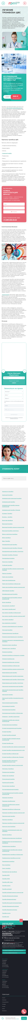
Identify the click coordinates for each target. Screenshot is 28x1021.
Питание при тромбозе (8, 772)
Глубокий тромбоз (7, 565)
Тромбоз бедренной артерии (10, 896)
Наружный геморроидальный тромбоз (12, 686)
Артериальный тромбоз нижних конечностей (10, 506)
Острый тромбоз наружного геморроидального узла (9, 761)
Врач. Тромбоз (6, 541)
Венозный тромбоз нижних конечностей (13, 527)
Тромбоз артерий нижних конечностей (12, 892)
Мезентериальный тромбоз (9, 672)
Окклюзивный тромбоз (8, 706)
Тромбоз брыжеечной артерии (10, 906)
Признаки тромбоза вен (8, 801)
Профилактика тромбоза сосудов (11, 858)
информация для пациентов (8, 947)
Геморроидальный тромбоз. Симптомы (12, 551)
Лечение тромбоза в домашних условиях (13, 655)
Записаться (14, 414)
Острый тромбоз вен (7, 743)
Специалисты (5, 1002)
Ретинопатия (5, 294)
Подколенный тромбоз (8, 779)
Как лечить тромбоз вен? (9, 609)
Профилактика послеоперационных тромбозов (12, 842)
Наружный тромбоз (7, 694)
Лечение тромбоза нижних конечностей (13, 669)
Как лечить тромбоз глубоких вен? (11, 612)
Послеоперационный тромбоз (10, 789)
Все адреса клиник (9, 943)
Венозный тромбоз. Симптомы (10, 530)
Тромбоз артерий (7, 889)
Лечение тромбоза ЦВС (8, 442)
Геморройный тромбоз (8, 558)
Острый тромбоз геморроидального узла (13, 750)
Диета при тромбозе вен (8, 580)
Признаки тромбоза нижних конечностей (13, 812)
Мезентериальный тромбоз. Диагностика (13, 679)
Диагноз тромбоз (6, 573)
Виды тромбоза (6, 537)
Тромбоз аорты (6, 885)
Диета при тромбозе (7, 577)
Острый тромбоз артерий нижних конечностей (11, 739)
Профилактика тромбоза (9, 846)
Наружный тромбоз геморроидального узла (12, 698)
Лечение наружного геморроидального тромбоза (13, 641)
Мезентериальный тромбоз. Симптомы (12, 683)
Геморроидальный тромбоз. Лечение (12, 548)
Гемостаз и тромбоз (7, 561)
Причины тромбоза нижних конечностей (13, 823)
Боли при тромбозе (7, 520)
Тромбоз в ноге (6, 913)
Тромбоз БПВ (5, 875)
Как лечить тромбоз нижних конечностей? (13, 616)
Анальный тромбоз (7, 495)
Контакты (4, 1010)
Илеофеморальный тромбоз (9, 594)
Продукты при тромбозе (8, 826)
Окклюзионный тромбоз (8, 709)
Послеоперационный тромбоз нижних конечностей (12, 793)
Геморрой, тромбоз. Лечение (10, 555)
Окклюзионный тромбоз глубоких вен (12, 713)
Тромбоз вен (5, 916)
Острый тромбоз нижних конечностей (12, 765)
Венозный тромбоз (7, 524)
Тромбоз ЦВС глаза (7, 882)
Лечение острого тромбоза (9, 645)
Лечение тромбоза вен (8, 658)
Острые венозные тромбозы (9, 724)
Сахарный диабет (7, 153)
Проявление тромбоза (8, 861)
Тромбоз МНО (6, 878)
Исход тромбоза (6, 602)
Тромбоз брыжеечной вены (9, 909)
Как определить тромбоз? (9, 623)
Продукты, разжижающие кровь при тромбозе (12, 830)
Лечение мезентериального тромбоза (12, 636)
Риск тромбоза (6, 865)
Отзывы (4, 1004)
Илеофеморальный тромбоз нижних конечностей (12, 598)
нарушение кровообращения (14, 108)
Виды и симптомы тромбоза (9, 534)
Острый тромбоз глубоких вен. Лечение (13, 757)
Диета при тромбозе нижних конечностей (13, 587)
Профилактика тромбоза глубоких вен (12, 854)
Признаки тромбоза (7, 797)
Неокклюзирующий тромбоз (10, 702)
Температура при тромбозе (9, 871)
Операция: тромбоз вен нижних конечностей (10, 720)
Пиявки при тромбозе (8, 775)
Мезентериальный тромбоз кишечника (12, 676)
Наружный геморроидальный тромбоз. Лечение (12, 690)
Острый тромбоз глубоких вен (10, 753)
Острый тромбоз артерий (9, 735)
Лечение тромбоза (7, 652)
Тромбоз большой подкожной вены (12, 902)
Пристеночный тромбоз (8, 816)
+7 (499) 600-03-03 (10, 220)
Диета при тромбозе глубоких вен (11, 583)
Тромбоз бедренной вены (9, 899)
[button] (23, 378)
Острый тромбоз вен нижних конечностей (13, 746)
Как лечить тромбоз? (8, 619)
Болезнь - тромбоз (7, 517)
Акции (3, 1006)
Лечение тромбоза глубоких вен (11, 665)
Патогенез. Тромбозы (8, 768)
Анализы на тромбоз (7, 491)
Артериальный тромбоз (8, 502)
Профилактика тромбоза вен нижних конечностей (12, 850)
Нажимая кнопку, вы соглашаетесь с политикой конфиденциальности (14, 418)
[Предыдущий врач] (3, 371)
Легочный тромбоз (7, 630)
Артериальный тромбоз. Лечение (11, 510)
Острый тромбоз (6, 731)
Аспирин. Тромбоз (7, 513)
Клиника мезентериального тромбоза (12, 626)
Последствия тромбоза (8, 786)
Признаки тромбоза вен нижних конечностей (11, 805)
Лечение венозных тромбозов (10, 633)
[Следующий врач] (24, 371)
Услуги (3, 997)
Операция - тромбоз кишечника (10, 716)
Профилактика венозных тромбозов (12, 838)
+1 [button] (23, 377)
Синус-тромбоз (6, 868)
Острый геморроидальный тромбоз (11, 728)
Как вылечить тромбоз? (8, 605)
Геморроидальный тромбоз (9, 544)
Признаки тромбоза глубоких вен (11, 809)
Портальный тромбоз (8, 782)
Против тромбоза (7, 834)
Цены (3, 1008)
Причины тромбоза (7, 819)
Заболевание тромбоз (8, 590)
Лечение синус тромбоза (9, 648)
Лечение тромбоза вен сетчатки (10, 662)
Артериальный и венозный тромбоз (11, 498)
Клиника (4, 999)
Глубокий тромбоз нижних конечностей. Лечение (13, 569)
